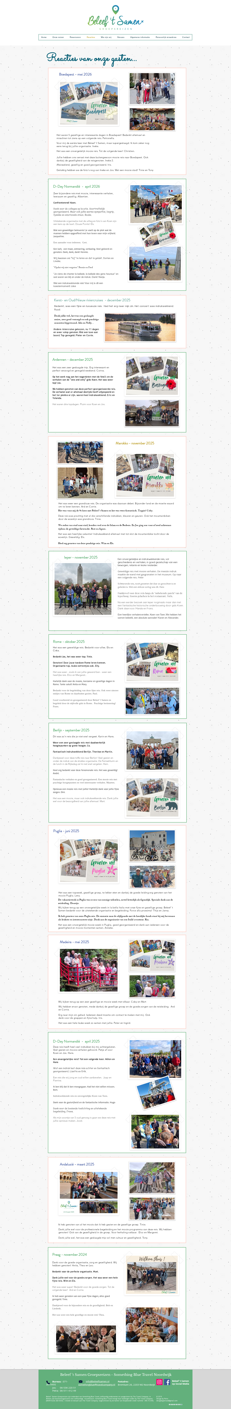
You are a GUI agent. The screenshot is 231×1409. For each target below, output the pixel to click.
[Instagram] (159, 1382)
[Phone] (48, 1382)
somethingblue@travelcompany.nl (96, 1384)
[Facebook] (167, 1382)
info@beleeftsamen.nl (97, 1381)
